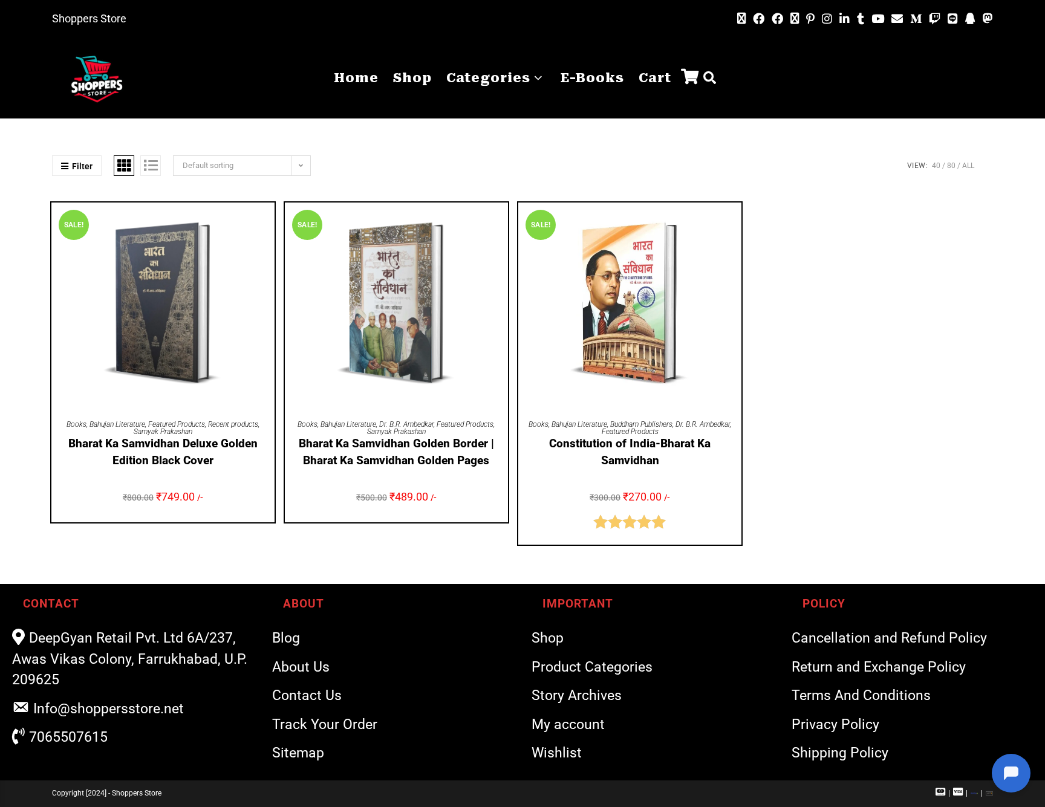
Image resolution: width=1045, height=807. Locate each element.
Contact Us (307, 695)
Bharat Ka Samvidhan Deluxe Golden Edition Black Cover (163, 452)
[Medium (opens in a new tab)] (916, 19)
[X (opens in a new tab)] (741, 19)
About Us (301, 667)
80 (951, 165)
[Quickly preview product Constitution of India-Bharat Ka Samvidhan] (735, 224)
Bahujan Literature (117, 424)
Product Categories (592, 667)
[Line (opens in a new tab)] (953, 19)
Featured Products (176, 424)
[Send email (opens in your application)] (897, 19)
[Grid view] (124, 165)
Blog (286, 638)
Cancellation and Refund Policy (889, 638)
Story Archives (577, 695)
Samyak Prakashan (163, 431)
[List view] (150, 165)
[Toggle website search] (709, 78)
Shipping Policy (840, 753)
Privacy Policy (835, 724)
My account (568, 724)
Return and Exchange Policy (879, 667)
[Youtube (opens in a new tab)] (878, 19)
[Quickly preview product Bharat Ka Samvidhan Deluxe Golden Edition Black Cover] (268, 224)
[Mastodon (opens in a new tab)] (986, 19)
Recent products (233, 424)
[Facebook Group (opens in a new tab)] (777, 19)
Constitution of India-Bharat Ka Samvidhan (630, 452)
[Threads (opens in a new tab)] (794, 19)
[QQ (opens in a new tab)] (970, 19)
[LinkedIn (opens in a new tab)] (844, 19)
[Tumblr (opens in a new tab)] (860, 19)
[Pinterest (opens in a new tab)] (810, 19)
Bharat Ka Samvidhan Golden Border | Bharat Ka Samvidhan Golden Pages (396, 452)
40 (936, 165)
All (968, 165)
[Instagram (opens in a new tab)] (827, 19)
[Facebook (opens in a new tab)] (758, 19)
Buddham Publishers (641, 424)
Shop (548, 638)
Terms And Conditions (861, 695)
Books (76, 424)
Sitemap (298, 753)
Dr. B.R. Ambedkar (406, 424)
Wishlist (557, 753)
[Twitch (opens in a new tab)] (934, 19)
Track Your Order (324, 724)
